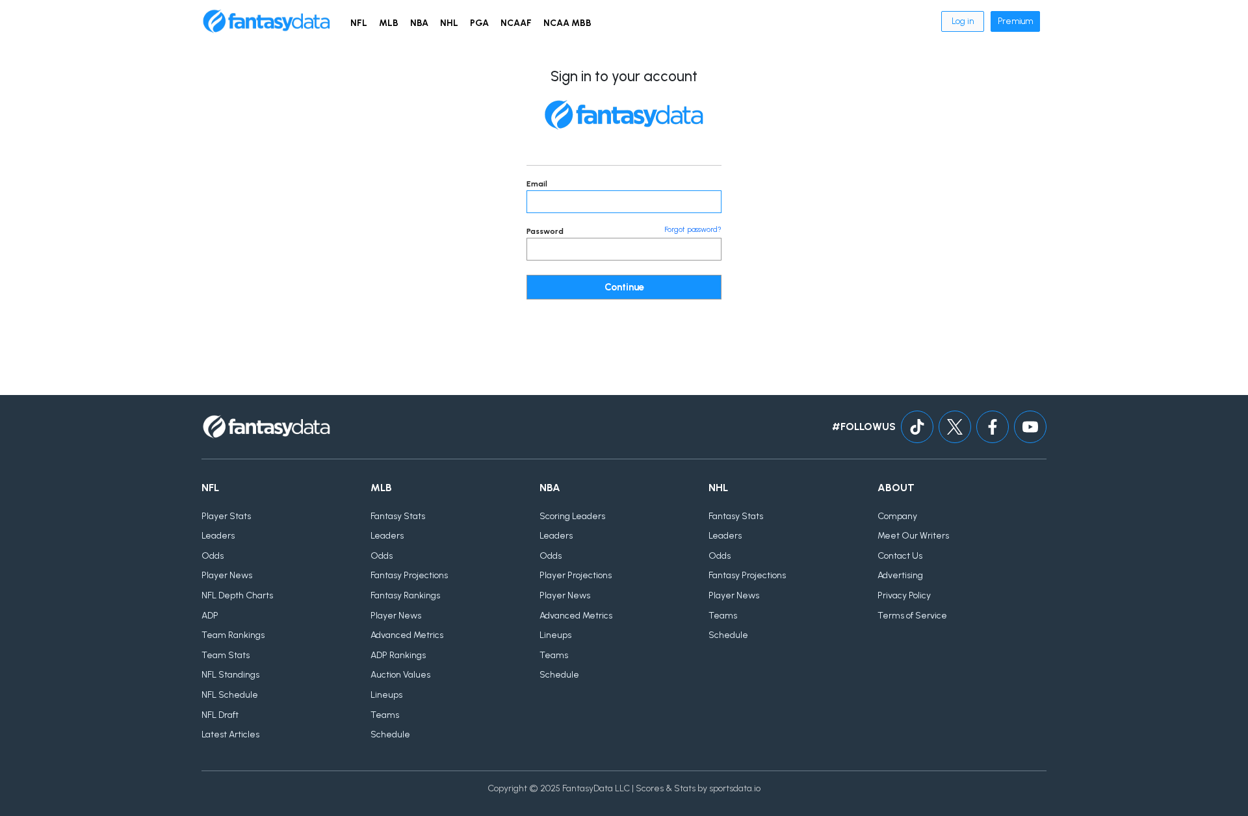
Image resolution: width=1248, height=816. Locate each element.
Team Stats (226, 655)
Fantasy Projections (409, 575)
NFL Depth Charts (237, 595)
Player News (227, 575)
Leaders (218, 535)
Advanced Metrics (406, 635)
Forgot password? (693, 229)
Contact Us (900, 555)
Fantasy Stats (397, 516)
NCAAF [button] (516, 23)
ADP (210, 615)
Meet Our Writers (913, 535)
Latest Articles (230, 734)
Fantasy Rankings (405, 595)
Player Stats (226, 516)
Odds (213, 555)
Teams (384, 714)
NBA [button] (419, 23)
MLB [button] (388, 23)
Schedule (390, 734)
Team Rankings (233, 635)
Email (536, 183)
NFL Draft (220, 714)
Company (897, 516)
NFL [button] (358, 23)
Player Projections (576, 575)
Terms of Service (912, 615)
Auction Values (400, 674)
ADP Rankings (398, 655)
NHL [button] (449, 23)
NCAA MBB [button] (567, 23)
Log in (963, 21)
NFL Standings (230, 674)
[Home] (267, 21)
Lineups (386, 694)
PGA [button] (479, 23)
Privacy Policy (904, 595)
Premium (1015, 21)
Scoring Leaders (572, 516)
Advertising (900, 575)
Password (545, 231)
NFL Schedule (230, 694)
